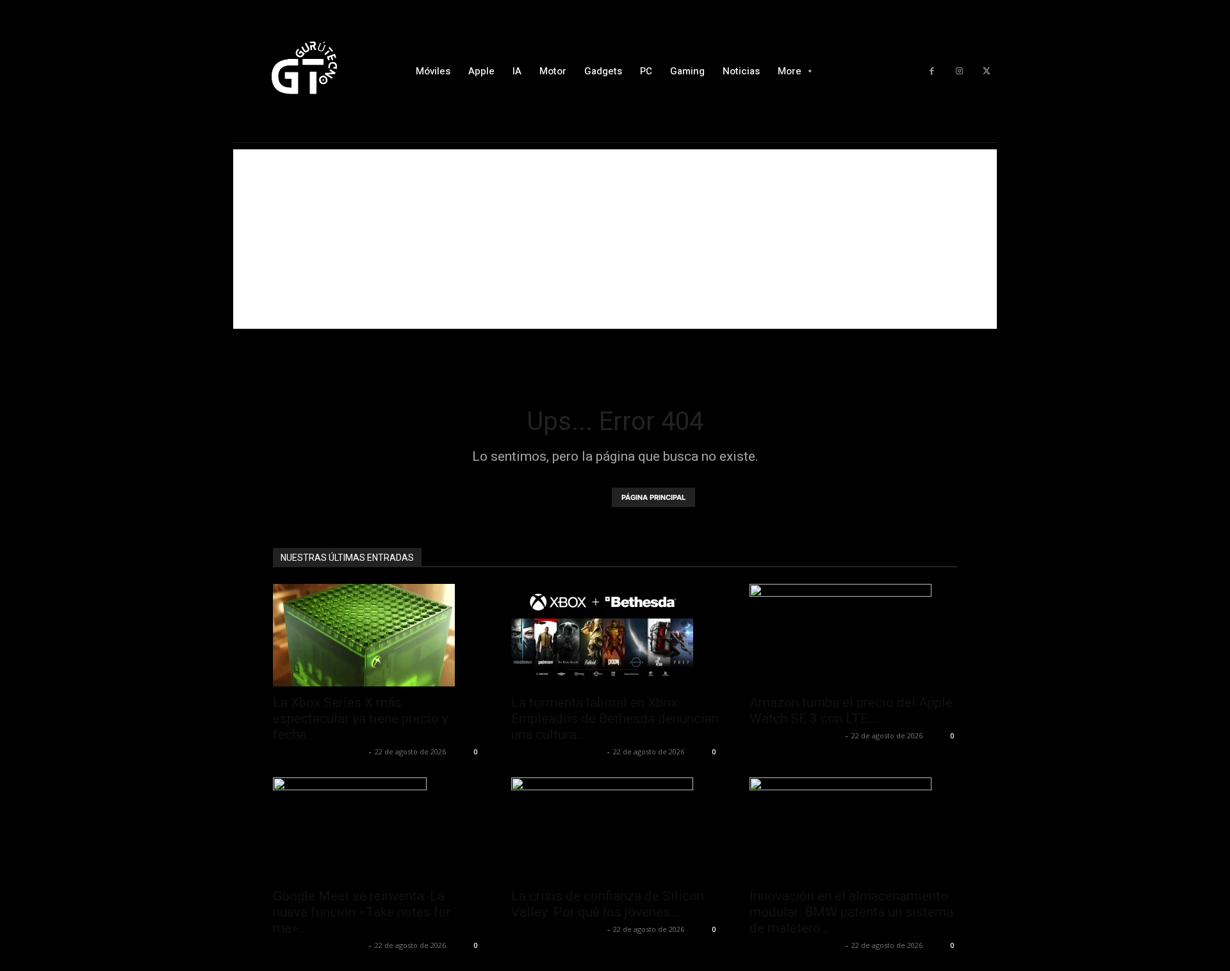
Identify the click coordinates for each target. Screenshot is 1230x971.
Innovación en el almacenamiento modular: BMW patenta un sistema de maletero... (851, 912)
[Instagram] (959, 71)
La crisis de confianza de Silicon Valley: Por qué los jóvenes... (607, 904)
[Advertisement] (615, 239)
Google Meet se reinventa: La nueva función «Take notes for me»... (362, 912)
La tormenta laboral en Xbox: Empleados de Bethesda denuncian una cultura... (615, 718)
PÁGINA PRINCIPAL (653, 497)
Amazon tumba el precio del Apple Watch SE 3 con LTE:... (851, 710)
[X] (986, 71)
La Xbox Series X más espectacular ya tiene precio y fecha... (360, 718)
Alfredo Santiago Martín (319, 751)
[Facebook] (931, 71)
